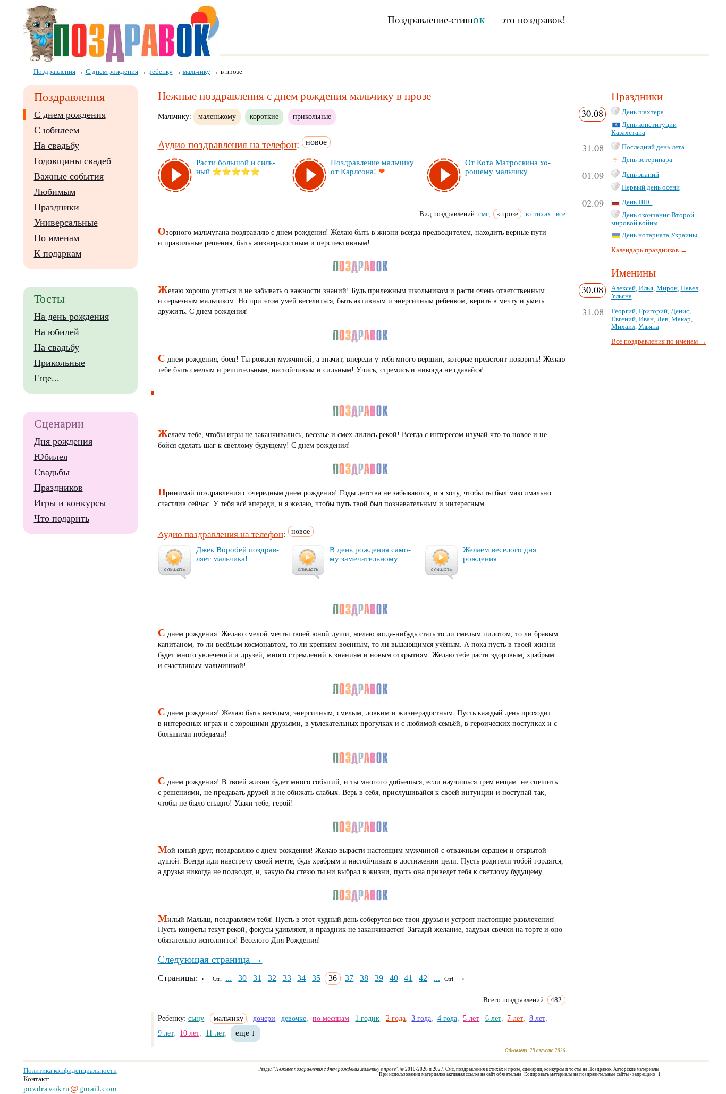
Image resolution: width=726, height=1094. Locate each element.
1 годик (367, 1018)
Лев (662, 319)
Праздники (56, 207)
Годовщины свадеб (72, 161)
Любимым (54, 191)
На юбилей (56, 332)
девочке (293, 1018)
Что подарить (61, 518)
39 (379, 977)
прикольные (312, 116)
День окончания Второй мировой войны (652, 219)
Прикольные (59, 362)
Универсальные (66, 222)
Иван (646, 319)
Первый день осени (651, 187)
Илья (646, 288)
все (560, 214)
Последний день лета (653, 147)
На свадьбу (56, 145)
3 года (421, 1018)
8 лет (537, 1018)
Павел (689, 288)
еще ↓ (245, 1033)
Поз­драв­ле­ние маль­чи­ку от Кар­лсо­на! (372, 167)
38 (364, 977)
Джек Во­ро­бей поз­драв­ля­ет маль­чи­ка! (237, 554)
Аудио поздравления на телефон (227, 145)
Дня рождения (63, 441)
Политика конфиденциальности (70, 1070)
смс (483, 214)
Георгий (623, 311)
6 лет (493, 1018)
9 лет (166, 1033)
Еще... (47, 378)
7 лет (515, 1018)
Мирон (667, 288)
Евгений (623, 319)
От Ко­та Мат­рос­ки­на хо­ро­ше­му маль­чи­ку (508, 167)
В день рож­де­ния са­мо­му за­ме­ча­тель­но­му (370, 554)
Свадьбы (52, 472)
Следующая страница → (210, 959)
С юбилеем (56, 130)
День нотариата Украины (659, 235)
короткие (264, 116)
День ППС (637, 202)
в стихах (538, 214)
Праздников (58, 487)
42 (423, 977)
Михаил (623, 326)
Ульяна (621, 296)
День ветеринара (647, 160)
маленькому (217, 116)
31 (257, 977)
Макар (681, 319)
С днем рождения (70, 114)
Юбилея (50, 456)
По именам (56, 238)
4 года (447, 1018)
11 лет (215, 1033)
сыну (196, 1018)
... (228, 977)
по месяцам (331, 1018)
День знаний (640, 174)
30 (242, 977)
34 (301, 977)
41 (408, 977)
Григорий (653, 311)
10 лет (189, 1033)
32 (272, 977)
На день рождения (71, 316)
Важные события (69, 176)
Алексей (623, 288)
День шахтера (643, 112)
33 (287, 977)
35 (316, 977)
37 (349, 977)
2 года (396, 1018)
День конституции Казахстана (644, 128)
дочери (264, 1018)
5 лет (471, 1018)
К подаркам (57, 253)
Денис (680, 311)
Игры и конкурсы (70, 503)
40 (394, 977)
